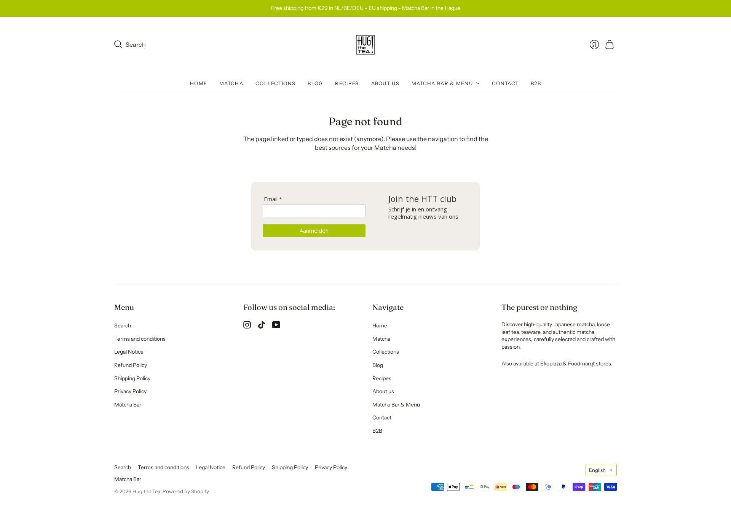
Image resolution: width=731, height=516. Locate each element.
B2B (536, 83)
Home (198, 83)
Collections (275, 83)
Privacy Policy (130, 391)
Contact (505, 83)
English (597, 470)
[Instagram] (247, 326)
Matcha (231, 83)
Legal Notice (129, 351)
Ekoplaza (551, 363)
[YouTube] (276, 326)
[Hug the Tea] (365, 45)
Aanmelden (314, 230)
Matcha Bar (127, 404)
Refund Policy (130, 365)
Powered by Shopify (186, 491)
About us (385, 83)
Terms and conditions (140, 338)
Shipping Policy (132, 378)
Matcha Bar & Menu (442, 83)
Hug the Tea (146, 491)
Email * (273, 199)
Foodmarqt (582, 363)
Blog (315, 83)
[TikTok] (261, 326)
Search (122, 325)
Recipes (347, 83)
